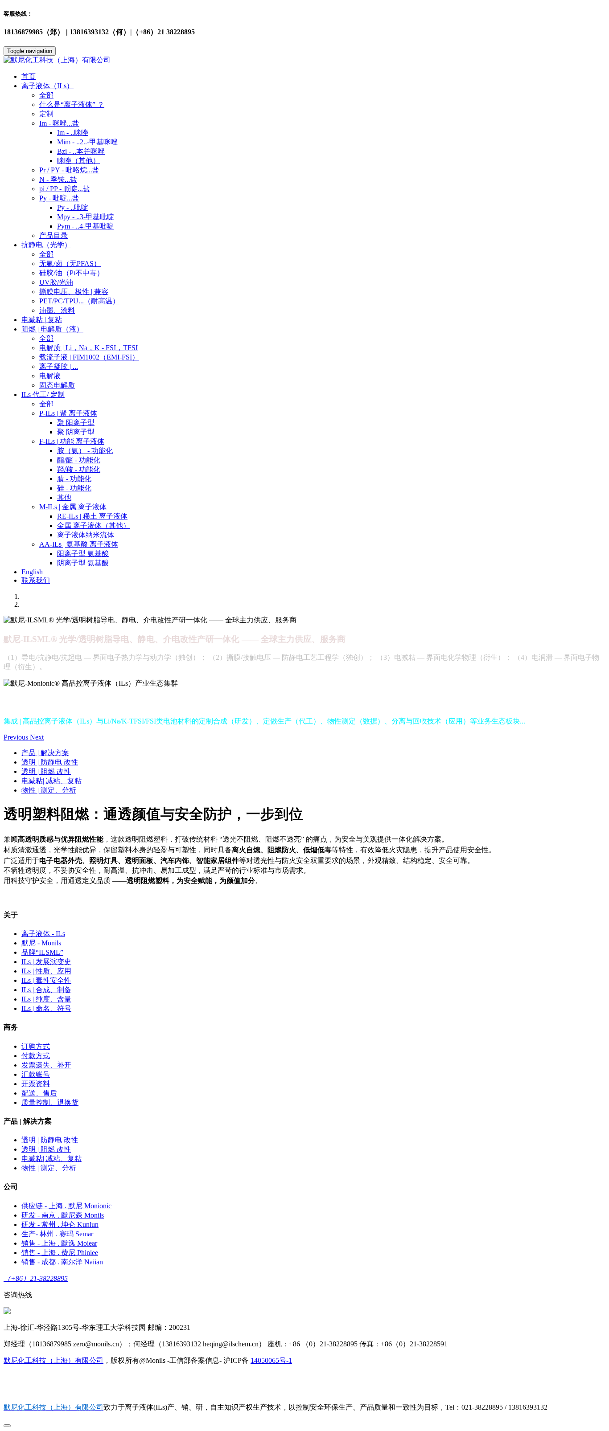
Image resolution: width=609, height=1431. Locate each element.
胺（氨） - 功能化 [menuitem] (85, 450)
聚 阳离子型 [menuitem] (76, 422)
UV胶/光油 (56, 282)
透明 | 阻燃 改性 (46, 771)
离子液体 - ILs (43, 933)
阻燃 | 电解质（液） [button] (52, 329)
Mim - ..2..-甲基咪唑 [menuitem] (87, 142)
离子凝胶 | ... (58, 366)
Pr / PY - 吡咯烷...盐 (69, 170)
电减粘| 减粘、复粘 (51, 781)
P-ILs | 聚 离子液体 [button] (68, 413)
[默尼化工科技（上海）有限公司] (304, 60)
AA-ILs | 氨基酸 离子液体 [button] (78, 544)
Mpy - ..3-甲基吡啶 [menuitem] (85, 217)
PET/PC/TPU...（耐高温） (79, 301)
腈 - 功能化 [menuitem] (74, 478)
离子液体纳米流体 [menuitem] (85, 535)
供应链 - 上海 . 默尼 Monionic (66, 1206)
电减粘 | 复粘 (41, 319)
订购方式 (35, 1046)
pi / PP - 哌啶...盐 (64, 188)
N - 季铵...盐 (58, 179)
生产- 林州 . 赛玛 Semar (57, 1234)
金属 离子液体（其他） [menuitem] (93, 525)
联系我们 (35, 580)
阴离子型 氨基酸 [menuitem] (83, 563)
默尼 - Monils (41, 943)
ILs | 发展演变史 (46, 961)
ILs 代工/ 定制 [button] (43, 394)
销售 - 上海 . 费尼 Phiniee (59, 1252)
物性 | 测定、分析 (48, 790)
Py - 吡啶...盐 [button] (59, 198)
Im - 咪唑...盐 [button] (59, 123)
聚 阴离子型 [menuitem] (76, 432)
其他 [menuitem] (64, 497)
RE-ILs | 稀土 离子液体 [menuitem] (92, 516)
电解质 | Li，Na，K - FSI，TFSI (88, 348)
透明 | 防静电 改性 (49, 762)
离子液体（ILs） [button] (47, 86)
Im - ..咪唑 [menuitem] (72, 132)
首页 (28, 76)
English (32, 572)
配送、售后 (39, 1093)
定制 (46, 114)
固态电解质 (57, 385)
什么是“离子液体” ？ (71, 104)
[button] (17, 737)
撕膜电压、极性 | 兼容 (73, 291)
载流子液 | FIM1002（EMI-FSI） (89, 357)
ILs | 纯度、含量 (46, 999)
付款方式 (35, 1055)
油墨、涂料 (57, 310)
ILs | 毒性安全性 (46, 980)
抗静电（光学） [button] (46, 245)
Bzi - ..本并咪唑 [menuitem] (81, 151)
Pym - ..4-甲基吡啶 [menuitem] (85, 226)
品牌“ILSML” (42, 952)
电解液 (50, 376)
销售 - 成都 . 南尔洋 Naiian (62, 1262)
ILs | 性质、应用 (46, 971)
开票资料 (35, 1084)
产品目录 (53, 235)
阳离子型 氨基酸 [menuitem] (83, 553)
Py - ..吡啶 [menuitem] (72, 207)
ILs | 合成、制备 (46, 990)
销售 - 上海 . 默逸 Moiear (59, 1243)
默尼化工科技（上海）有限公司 (53, 1360)
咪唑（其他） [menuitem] (78, 160)
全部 (46, 95)
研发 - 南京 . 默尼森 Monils (62, 1215)
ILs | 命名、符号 (46, 1008)
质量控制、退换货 (49, 1102)
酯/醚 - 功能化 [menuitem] (78, 460)
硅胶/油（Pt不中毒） (71, 273)
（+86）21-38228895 (36, 1278)
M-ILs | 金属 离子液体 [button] (73, 507)
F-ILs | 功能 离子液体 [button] (71, 441)
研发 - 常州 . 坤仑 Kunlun (60, 1224)
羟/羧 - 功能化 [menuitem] (78, 469)
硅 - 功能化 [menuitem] (74, 488)
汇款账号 (35, 1074)
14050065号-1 (271, 1360)
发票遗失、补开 (46, 1065)
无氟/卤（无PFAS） (70, 263)
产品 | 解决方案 (45, 752)
